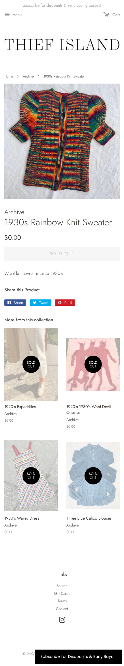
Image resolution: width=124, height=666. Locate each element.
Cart (115, 15)
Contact (62, 609)
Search (62, 585)
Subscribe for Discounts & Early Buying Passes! (78, 656)
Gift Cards (62, 593)
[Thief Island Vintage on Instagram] (62, 621)
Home (8, 76)
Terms (62, 601)
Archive (28, 76)
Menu (16, 15)
